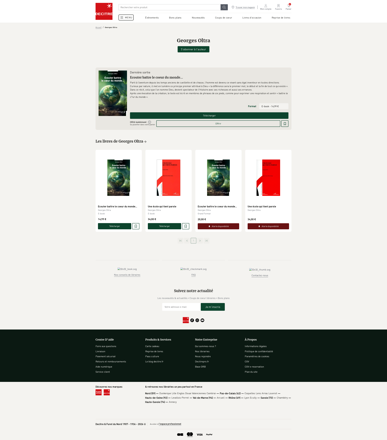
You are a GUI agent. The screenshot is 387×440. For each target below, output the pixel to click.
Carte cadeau (152, 346)
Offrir (218, 123)
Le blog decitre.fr (154, 361)
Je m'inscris (212, 306)
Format (252, 106)
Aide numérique (104, 366)
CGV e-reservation (254, 366)
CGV (247, 361)
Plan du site (251, 371)
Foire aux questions (106, 346)
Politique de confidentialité (259, 351)
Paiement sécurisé (105, 356)
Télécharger (209, 115)
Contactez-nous (260, 275)
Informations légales (256, 346)
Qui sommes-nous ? (205, 346)
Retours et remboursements (111, 361)
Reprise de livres (154, 351)
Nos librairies (202, 351)
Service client (103, 371)
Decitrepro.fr (202, 361)
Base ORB (200, 366)
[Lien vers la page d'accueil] (104, 11)
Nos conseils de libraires (127, 274)
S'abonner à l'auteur (193, 49)
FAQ (193, 274)
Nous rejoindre (203, 356)
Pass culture (152, 356)
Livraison (100, 351)
